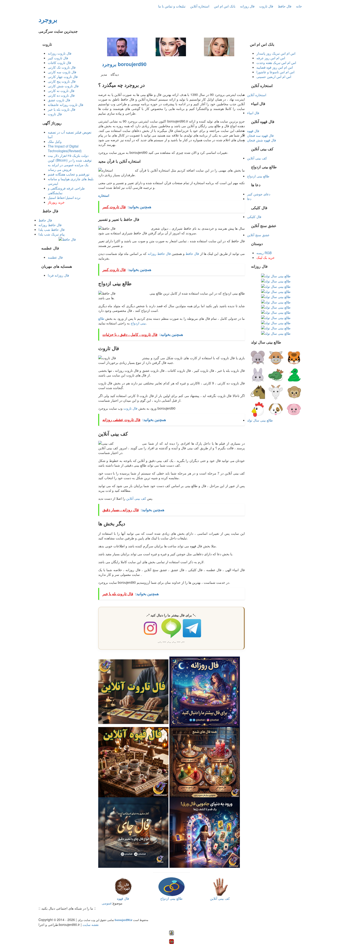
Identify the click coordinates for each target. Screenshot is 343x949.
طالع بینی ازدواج (258, 176)
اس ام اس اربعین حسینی (273, 76)
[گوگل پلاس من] (68, 914)
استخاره (103, 195)
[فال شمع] (204, 761)
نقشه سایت (91, 924)
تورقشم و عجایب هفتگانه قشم (68, 174)
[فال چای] (133, 832)
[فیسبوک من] (50, 914)
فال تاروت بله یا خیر (61, 109)
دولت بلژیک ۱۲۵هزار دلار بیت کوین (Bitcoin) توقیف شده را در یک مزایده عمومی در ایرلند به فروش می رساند (70, 162)
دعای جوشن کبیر (258, 194)
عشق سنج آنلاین (258, 234)
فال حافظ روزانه (159, 253)
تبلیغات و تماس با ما (172, 6)
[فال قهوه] (133, 761)
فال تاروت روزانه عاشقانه (65, 104)
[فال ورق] (204, 832)
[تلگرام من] (45, 914)
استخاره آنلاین (199, 6)
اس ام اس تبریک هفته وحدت (276, 62)
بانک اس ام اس (224, 6)
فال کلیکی (254, 216)
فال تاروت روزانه (59, 53)
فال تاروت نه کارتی (61, 90)
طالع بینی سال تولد (260, 420)
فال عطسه (55, 257)
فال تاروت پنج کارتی (62, 81)
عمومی (107, 903)
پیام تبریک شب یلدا (51, 234)
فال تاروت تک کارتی (62, 67)
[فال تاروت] (133, 691)
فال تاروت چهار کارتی (63, 76)
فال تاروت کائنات (59, 62)
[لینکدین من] (78, 914)
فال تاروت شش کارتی (63, 86)
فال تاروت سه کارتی (62, 72)
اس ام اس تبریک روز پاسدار (275, 53)
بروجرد (47, 19)
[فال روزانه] (204, 691)
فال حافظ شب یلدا (51, 229)
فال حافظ (284, 6)
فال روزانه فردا (58, 275)
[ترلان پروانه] (171, 46)
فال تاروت (266, 6)
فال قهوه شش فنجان (261, 140)
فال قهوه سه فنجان (260, 135)
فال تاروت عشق (59, 100)
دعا (249, 198)
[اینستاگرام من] (54, 914)
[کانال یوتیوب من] (73, 914)
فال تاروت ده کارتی (61, 95)
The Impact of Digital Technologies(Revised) (65, 148)
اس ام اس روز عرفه (270, 58)
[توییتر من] (64, 914)
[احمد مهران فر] (122, 46)
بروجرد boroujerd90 (124, 63)
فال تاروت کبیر (58, 58)
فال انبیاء (253, 112)
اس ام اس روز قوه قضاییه (274, 67)
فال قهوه (253, 130)
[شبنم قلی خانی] (219, 46)
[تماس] (59, 914)
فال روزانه (247, 6)
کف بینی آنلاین (136, 498)
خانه (299, 6)
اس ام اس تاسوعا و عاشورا (275, 72)
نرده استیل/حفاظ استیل (64, 197)
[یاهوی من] (40, 914)
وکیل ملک (55, 141)
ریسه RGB (264, 252)
